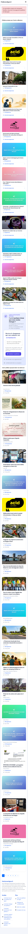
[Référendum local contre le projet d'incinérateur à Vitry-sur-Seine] (14, 58)
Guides (4, 895)
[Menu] (25, 2)
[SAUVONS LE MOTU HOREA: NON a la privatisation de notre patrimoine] (14, 250)
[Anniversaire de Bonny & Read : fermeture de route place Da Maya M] (14, 130)
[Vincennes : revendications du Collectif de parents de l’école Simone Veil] (14, 202)
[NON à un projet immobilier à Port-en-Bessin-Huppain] (14, 34)
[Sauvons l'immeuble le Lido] (14, 81)
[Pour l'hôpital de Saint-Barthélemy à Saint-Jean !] (14, 178)
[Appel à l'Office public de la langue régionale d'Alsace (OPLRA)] (14, 274)
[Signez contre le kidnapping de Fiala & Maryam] (14, 154)
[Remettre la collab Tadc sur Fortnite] (14, 226)
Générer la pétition (14, 354)
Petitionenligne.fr (6, 2)
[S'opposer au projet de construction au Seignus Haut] (14, 298)
